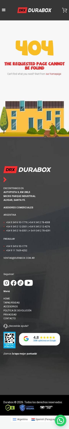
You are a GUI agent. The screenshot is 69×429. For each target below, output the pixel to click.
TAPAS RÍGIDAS (11, 302)
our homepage (53, 74)
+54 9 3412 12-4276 (39, 226)
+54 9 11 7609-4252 (16, 250)
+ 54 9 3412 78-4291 (40, 230)
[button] (60, 420)
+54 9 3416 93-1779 (16, 222)
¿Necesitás (14, 326)
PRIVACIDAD (10, 314)
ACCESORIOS (10, 306)
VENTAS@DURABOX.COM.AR (19, 258)
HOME (6, 298)
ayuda (23, 326)
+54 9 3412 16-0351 (16, 230)
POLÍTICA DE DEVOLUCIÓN (17, 310)
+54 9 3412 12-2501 (16, 226)
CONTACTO (9, 318)
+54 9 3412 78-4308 (39, 222)
